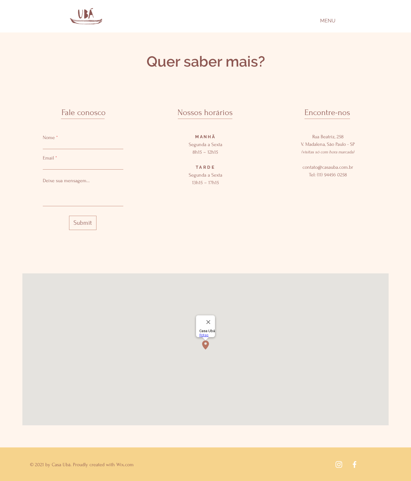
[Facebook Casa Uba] (354, 464)
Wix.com (125, 464)
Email (48, 158)
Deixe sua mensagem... (66, 180)
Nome (49, 137)
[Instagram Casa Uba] (338, 464)
